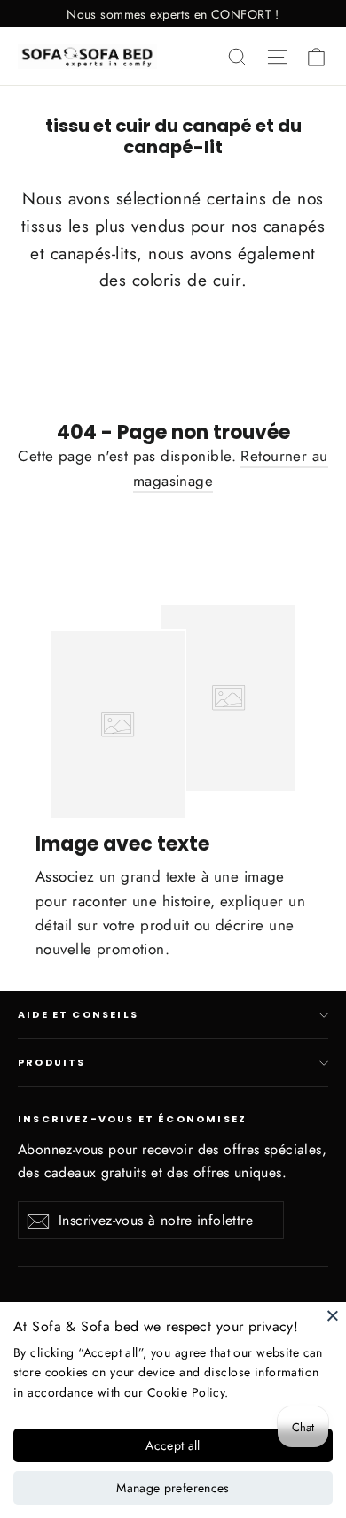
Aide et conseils (78, 1014)
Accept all (173, 1445)
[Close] (332, 1315)
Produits (51, 1062)
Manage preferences (172, 1488)
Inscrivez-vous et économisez (132, 1119)
